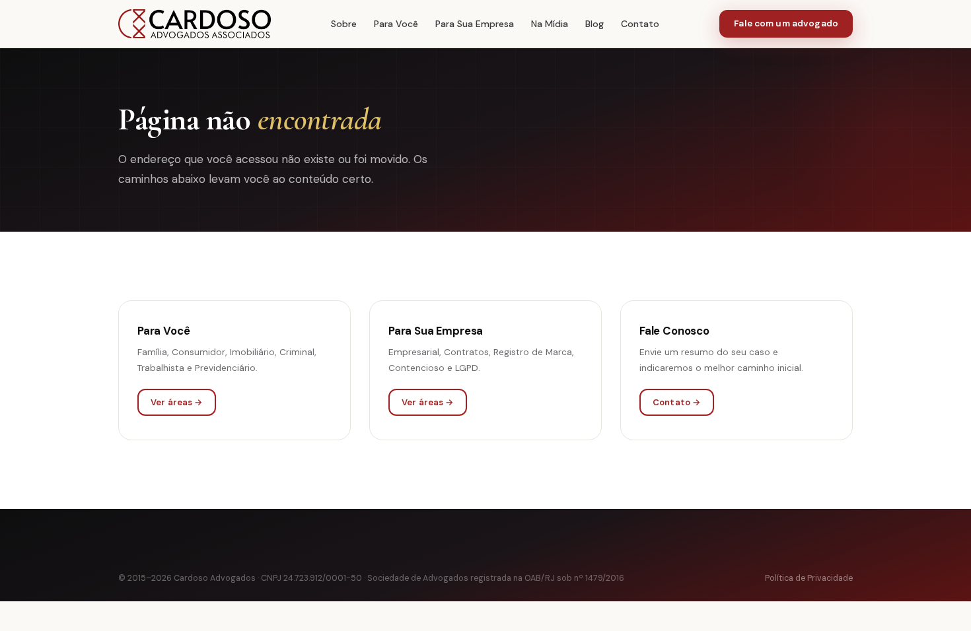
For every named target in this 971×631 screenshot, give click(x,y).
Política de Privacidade (809, 578)
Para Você (396, 24)
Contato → (677, 402)
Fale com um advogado (786, 23)
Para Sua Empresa (474, 24)
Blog (594, 24)
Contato (640, 24)
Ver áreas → (177, 402)
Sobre (344, 24)
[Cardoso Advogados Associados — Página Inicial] (194, 23)
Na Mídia (549, 24)
